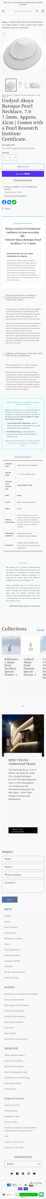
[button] (3, 11)
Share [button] (7, 208)
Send (9, 899)
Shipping (15, 148)
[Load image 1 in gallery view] (11, 85)
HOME (7, 916)
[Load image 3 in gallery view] (35, 85)
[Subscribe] (38, 1164)
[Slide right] (43, 85)
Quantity (5, 152)
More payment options (23, 180)
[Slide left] (2, 85)
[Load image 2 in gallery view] (23, 85)
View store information (15, 195)
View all (40, 629)
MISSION (8, 966)
